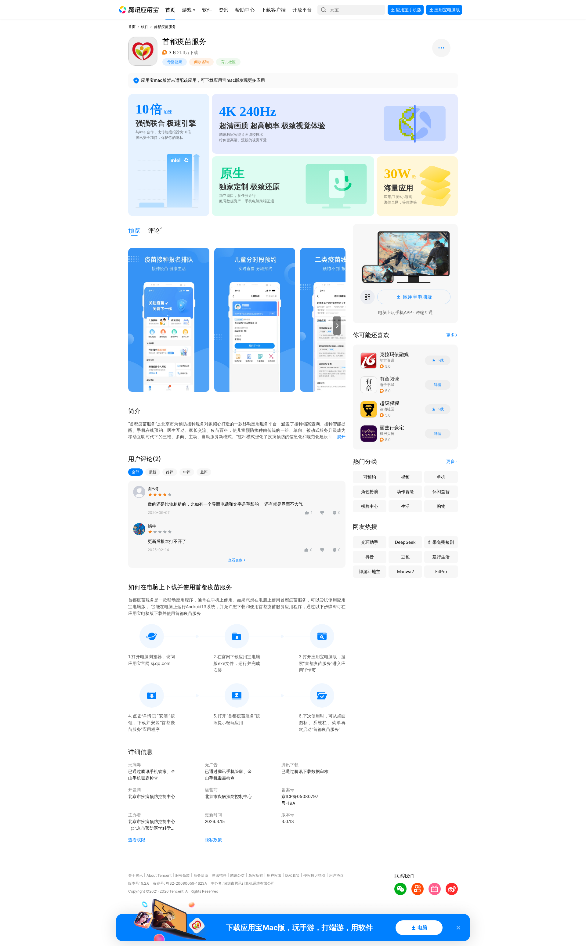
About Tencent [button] (159, 875)
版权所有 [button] (255, 875)
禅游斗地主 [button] (369, 571)
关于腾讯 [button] (135, 875)
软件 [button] (144, 26)
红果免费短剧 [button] (441, 542)
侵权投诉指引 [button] (314, 875)
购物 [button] (441, 506)
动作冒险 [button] (405, 491)
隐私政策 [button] (213, 839)
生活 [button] (405, 506)
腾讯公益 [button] (237, 875)
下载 (440, 360)
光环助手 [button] (369, 542)
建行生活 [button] (441, 556)
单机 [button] (441, 476)
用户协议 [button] (336, 875)
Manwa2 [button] (405, 571)
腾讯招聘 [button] (219, 875)
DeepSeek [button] (405, 542)
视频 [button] (405, 476)
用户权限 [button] (274, 875)
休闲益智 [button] (441, 491)
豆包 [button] (405, 556)
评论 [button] (154, 230)
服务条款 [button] (182, 875)
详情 (437, 385)
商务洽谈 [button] (201, 875)
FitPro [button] (441, 571)
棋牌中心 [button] (369, 506)
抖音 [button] (369, 556)
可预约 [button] (369, 476)
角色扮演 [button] (369, 491)
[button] (139, 9)
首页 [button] (132, 26)
